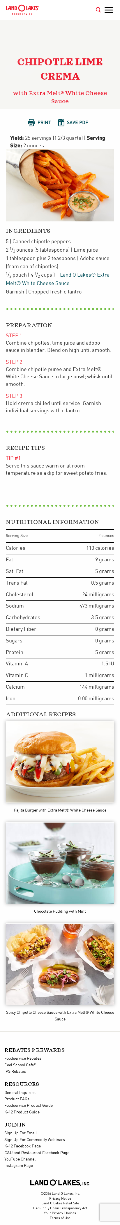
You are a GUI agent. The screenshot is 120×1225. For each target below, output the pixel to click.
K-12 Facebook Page (22, 1146)
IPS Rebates (15, 1072)
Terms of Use (60, 1218)
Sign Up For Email (20, 1133)
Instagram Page (18, 1166)
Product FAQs (16, 1099)
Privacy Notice (60, 1199)
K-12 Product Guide (22, 1112)
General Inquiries (20, 1093)
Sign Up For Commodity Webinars (34, 1140)
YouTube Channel (20, 1159)
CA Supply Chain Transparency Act (60, 1208)
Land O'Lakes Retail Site (60, 1203)
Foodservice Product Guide (28, 1106)
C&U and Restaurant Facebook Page (36, 1153)
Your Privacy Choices (60, 1213)
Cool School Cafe (20, 1065)
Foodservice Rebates (22, 1058)
